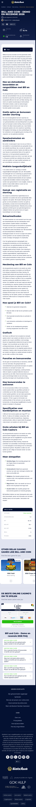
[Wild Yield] (11, 571)
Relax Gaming (27, 513)
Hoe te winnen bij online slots (17, 703)
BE (17, 761)
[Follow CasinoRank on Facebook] (7, 757)
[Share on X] (3, 24)
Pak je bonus (18, 621)
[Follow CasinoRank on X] (15, 757)
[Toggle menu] (2, 2)
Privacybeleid (17, 720)
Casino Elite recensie (18, 624)
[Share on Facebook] (7, 24)
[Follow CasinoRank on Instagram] (11, 757)
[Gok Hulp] (17, 782)
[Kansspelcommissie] (5, 777)
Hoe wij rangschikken (18, 727)
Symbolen (18, 697)
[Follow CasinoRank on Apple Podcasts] (27, 757)
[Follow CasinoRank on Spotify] (23, 757)
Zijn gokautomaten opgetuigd (17, 694)
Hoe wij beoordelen (17, 724)
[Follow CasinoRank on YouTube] (19, 757)
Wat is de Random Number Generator (18, 706)
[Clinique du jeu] (12, 787)
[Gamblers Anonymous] (23, 787)
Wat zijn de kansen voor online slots (17, 700)
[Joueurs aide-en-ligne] (21, 777)
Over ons (18, 717)
